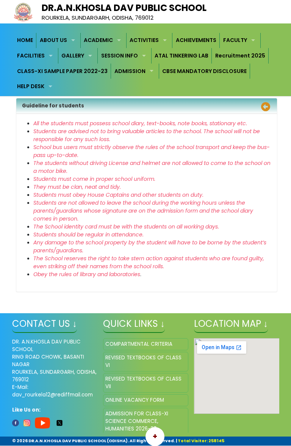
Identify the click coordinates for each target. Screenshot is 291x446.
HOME (25, 40)
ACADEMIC (98, 40)
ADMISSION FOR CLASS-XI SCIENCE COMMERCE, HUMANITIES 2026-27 (136, 421)
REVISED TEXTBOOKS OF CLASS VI (143, 361)
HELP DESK (30, 86)
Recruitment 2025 (240, 55)
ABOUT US (53, 40)
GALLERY (72, 55)
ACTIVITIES (144, 40)
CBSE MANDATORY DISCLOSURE (204, 71)
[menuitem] (25, 40)
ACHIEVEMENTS (196, 40)
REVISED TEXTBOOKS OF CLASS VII (143, 382)
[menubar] (145, 63)
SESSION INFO (119, 55)
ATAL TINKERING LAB (181, 55)
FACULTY (235, 40)
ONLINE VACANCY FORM (134, 400)
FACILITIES (31, 55)
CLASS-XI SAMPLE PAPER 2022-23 (62, 71)
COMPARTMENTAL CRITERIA (138, 344)
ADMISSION (130, 71)
